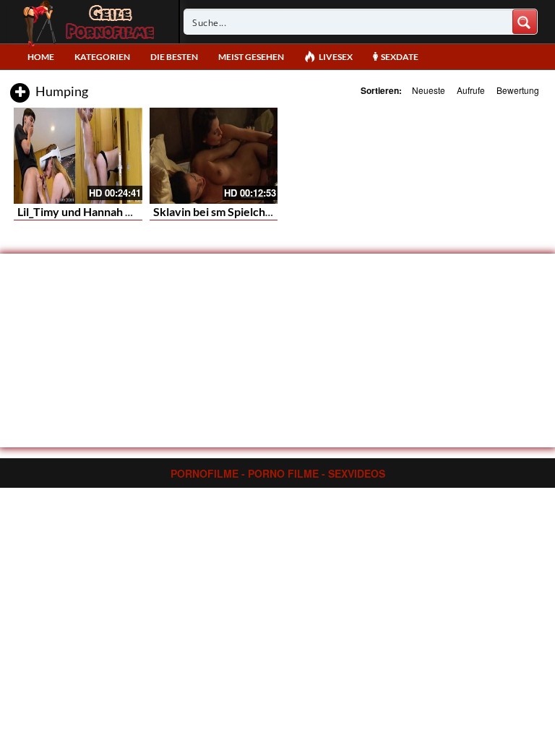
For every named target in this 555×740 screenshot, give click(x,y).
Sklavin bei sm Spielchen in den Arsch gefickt (267, 211)
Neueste (428, 90)
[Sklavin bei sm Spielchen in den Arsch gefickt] (214, 156)
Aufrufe (471, 90)
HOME (40, 56)
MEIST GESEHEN (251, 56)
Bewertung (517, 90)
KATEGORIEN (102, 56)
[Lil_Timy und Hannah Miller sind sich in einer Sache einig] (78, 156)
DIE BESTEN (174, 56)
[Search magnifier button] (524, 21)
